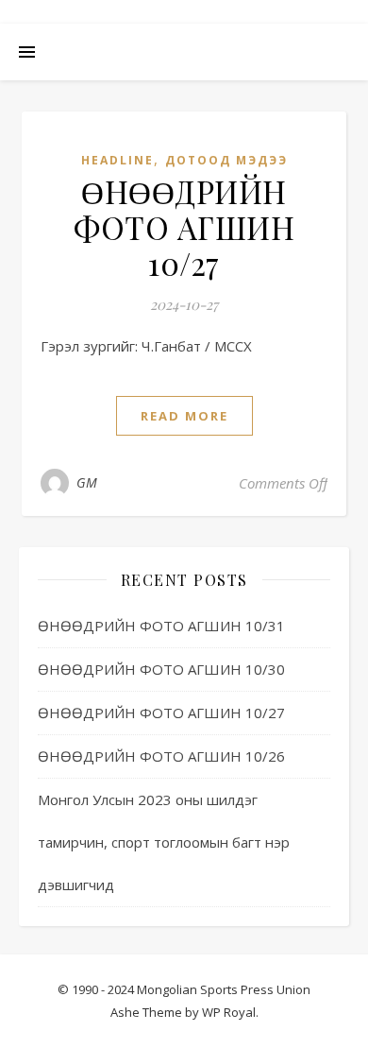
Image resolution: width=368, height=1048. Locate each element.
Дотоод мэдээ (226, 160)
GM (87, 482)
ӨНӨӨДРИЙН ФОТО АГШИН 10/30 (161, 669)
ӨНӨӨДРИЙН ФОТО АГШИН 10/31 (161, 625)
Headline (117, 160)
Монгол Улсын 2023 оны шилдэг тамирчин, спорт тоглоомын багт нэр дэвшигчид (164, 842)
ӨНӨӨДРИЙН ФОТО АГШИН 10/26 (161, 756)
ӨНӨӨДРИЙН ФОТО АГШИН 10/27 (184, 226)
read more (184, 415)
